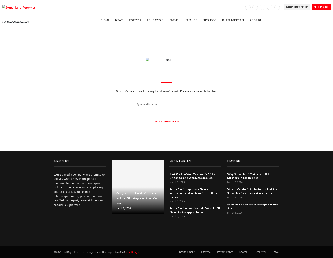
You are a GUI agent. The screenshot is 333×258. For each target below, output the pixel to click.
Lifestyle (209, 20)
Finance (191, 20)
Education (155, 20)
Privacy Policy (225, 252)
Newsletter (259, 252)
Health (174, 20)
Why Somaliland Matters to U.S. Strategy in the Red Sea (137, 198)
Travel (275, 252)
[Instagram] (262, 7)
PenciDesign (132, 252)
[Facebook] (248, 7)
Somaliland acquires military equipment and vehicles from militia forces (193, 193)
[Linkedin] (269, 7)
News (119, 20)
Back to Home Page (166, 121)
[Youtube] (277, 7)
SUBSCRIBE (321, 7)
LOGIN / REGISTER (297, 7)
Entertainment (233, 20)
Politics (135, 20)
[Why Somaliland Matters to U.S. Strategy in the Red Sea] (138, 187)
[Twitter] (255, 7)
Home (105, 20)
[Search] (329, 22)
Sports (255, 20)
